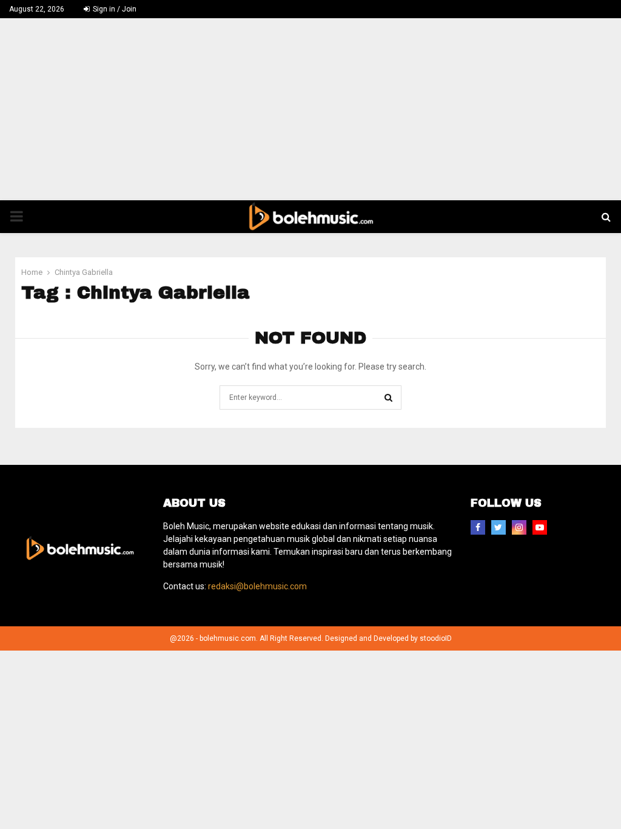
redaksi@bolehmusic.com (257, 586)
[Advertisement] (310, 109)
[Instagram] (519, 527)
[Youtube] (539, 527)
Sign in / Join (113, 9)
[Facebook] (478, 527)
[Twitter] (498, 527)
